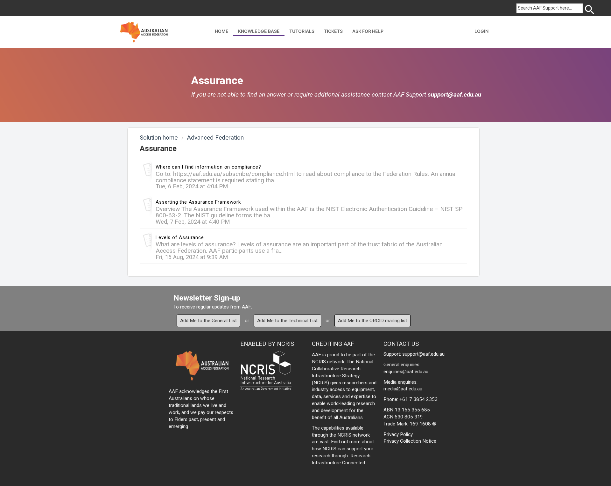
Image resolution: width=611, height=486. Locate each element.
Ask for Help (367, 31)
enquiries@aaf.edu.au (405, 371)
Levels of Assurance (180, 237)
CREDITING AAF (333, 343)
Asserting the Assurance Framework (198, 202)
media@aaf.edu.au (402, 389)
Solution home (159, 137)
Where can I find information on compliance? (208, 167)
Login (481, 31)
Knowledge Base (259, 31)
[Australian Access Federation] (143, 31)
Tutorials (301, 31)
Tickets (333, 31)
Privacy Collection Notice (409, 441)
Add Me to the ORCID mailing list (372, 320)
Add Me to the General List (208, 320)
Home (221, 31)
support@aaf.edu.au (454, 94)
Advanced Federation (215, 137)
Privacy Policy (398, 434)
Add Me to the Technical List (287, 320)
